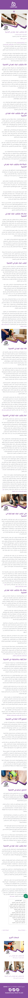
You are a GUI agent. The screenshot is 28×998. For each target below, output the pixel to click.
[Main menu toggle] (14, 11)
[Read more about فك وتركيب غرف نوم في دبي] (14, 947)
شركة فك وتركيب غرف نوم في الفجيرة (17, 906)
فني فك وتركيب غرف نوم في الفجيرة (17, 904)
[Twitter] (14, 989)
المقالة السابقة (22, 930)
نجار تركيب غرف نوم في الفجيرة (18, 922)
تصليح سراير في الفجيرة (20, 921)
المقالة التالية (5, 930)
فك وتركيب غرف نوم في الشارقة (14, 715)
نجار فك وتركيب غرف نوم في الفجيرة (17, 907)
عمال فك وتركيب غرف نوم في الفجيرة (17, 916)
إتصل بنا (21, 992)
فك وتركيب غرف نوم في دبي (16, 956)
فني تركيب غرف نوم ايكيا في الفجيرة (17, 914)
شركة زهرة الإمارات (20, 42)
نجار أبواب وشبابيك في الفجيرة (18, 917)
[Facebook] (17, 989)
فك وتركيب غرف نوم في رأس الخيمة (14, 976)
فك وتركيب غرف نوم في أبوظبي (20, 655)
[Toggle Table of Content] (23, 901)
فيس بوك (12, 896)
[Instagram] (10, 989)
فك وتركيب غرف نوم (8, 44)
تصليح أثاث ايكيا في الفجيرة (19, 919)
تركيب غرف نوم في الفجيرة (19, 909)
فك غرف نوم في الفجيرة (20, 911)
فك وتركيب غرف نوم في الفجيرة (18, 902)
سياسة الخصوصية (9, 992)
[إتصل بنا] (26, 796)
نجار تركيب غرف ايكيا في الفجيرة (18, 912)
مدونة (16, 992)
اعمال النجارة (21, 957)
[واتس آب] (26, 896)
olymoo (5, 986)
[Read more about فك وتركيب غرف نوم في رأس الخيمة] (14, 968)
